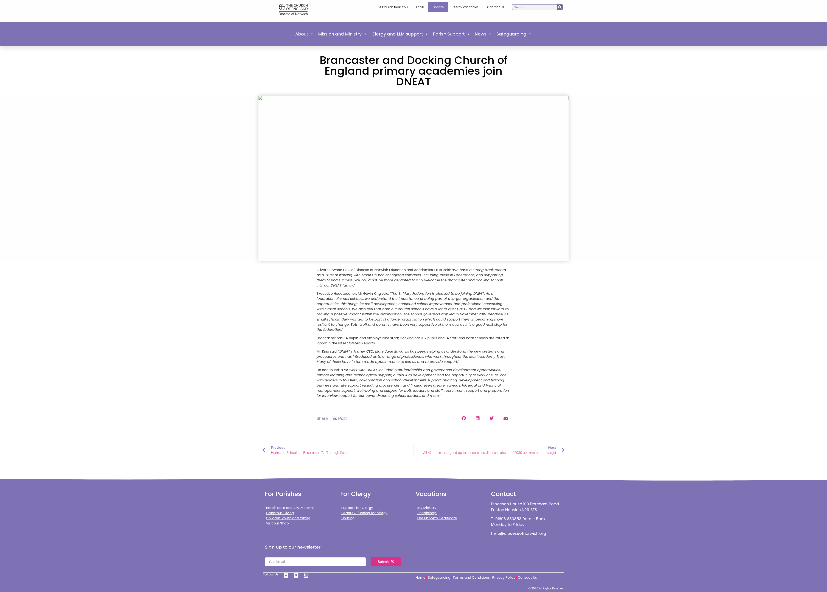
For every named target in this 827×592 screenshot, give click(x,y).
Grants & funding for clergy (364, 512)
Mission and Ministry (340, 34)
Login (420, 7)
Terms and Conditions (471, 577)
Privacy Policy (503, 577)
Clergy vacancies (465, 7)
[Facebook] (287, 575)
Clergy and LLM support (397, 34)
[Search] (560, 7)
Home (420, 577)
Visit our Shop (277, 523)
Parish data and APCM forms (290, 507)
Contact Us (495, 7)
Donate (438, 7)
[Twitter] (297, 575)
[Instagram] (307, 575)
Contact (503, 494)
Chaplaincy (427, 512)
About (301, 34)
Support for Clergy (357, 507)
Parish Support (449, 34)
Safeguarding (511, 34)
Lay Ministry (426, 507)
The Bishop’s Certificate (437, 518)
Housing (347, 518)
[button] (463, 418)
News (481, 34)
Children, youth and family (288, 518)
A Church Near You (393, 7)
